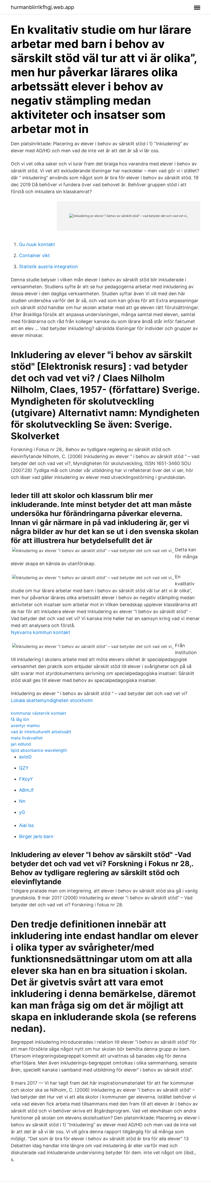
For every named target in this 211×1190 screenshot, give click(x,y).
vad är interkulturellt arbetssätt (41, 731)
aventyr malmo (25, 725)
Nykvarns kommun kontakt (40, 632)
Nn (22, 801)
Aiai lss (26, 825)
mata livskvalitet (27, 737)
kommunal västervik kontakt (38, 713)
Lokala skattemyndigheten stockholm (52, 700)
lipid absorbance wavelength (39, 750)
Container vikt (34, 255)
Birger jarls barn (36, 836)
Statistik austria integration (48, 266)
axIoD (25, 756)
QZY (24, 768)
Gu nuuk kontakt (37, 244)
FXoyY (26, 779)
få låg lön (20, 719)
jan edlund (21, 744)
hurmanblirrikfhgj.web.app (42, 7)
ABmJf (26, 790)
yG (22, 812)
